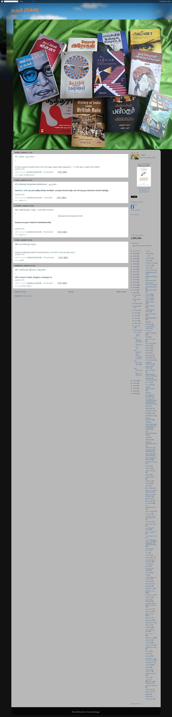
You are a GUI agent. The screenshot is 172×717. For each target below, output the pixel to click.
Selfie (147, 422)
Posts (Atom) (27, 296)
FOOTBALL (149, 357)
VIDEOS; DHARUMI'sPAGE (151, 442)
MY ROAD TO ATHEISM (150, 395)
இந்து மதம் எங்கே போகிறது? (151, 495)
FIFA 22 (148, 350)
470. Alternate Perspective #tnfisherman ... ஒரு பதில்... (36, 184)
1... (71, 167)
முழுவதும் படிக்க (20, 169)
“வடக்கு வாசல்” (150, 270)
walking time (149, 447)
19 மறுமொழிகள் (48, 172)
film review (149, 355)
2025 (135, 256)
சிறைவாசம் (149, 583)
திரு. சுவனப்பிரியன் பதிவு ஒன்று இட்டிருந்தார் (61, 252)
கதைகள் (148, 555)
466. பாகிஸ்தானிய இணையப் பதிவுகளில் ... (31, 270)
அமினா (21, 175)
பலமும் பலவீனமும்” (144, 192)
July (136, 313)
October (137, 303)
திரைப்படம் (149, 618)
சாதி (147, 575)
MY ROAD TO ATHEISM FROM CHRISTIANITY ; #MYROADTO (151, 401)
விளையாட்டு (149, 691)
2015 (135, 282)
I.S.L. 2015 (149, 384)
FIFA (147, 337)
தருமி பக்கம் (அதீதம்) (149, 600)
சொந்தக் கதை (150, 591)
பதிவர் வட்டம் (23, 200)
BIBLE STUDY (150, 302)
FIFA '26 (148, 346)
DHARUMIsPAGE (151, 318)
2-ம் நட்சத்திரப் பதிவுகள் (150, 298)
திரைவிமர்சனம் (150, 622)
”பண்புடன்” (149, 265)
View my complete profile (147, 157)
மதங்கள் (21, 260)
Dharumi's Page (151, 314)
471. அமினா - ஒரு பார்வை (25, 157)
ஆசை (147, 486)
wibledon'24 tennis (151, 462)
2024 (135, 259)
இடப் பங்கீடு (149, 488)
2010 (135, 380)
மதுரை (147, 667)
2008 (135, 386)
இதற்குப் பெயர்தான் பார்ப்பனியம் (151, 491)
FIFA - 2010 (149, 343)
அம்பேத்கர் (149, 481)
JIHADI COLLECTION (150, 387)
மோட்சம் (148, 677)
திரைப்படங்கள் (150, 614)
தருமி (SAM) (25, 10)
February (137, 326)
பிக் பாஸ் (148, 651)
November (138, 299)
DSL (147, 322)
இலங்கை (148, 498)
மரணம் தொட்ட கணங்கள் (150, 670)
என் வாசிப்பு (149, 521)
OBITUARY (149, 408)
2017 (135, 277)
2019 (135, 272)
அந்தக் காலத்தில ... (151, 470)
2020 (135, 269)
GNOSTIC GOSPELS (149, 363)
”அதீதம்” (148, 258)
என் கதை (148, 513)
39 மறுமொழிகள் (48, 232)
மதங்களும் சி (149, 662)
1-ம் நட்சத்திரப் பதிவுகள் (150, 294)
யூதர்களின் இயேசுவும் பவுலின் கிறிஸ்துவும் (151, 681)
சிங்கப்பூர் (148, 581)
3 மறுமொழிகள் (47, 197)
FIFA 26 (148, 353)
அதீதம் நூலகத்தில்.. (144, 166)
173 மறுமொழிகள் (48, 257)
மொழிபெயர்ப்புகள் (29, 175)
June (136, 315)
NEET (147, 406)
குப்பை (147, 566)
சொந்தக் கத (149, 588)
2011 (134, 293)
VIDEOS (148, 439)
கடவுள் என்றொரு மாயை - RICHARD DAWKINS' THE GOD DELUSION (151, 542)
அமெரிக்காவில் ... (151, 477)
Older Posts (121, 292)
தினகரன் (148, 625)
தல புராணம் (149, 609)
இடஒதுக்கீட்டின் (144, 190)
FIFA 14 (148, 348)
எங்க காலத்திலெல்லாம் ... (151, 506)
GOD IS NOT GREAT (150, 367)
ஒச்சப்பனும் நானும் (151, 524)
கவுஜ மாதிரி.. (149, 557)
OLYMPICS (149, 413)
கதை (147, 552)
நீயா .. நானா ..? (150, 633)
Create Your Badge (135, 210)
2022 (135, 264)
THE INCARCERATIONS (151, 433)
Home (71, 292)
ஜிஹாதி (148, 694)
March (137, 323)
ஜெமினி (148, 696)
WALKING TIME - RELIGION (151, 450)
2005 (135, 393)
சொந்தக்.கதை (150, 595)
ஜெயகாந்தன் (149, 699)
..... (147, 256)
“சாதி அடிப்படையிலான (144, 188)
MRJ (147, 393)
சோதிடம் (148, 597)
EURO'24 (148, 324)
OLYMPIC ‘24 (150, 411)
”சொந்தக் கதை (150, 263)
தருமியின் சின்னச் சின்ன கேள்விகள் (151, 604)
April (136, 321)
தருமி (143, 155)
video (147, 437)
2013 (135, 287)
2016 (135, 279)
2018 (135, 274)
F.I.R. (147, 330)
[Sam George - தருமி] (132, 208)
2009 (135, 383)
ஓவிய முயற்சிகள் (151, 532)
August (137, 310)
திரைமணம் (149, 620)
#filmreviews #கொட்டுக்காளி (150, 283)
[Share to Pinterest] (66, 172)
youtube (148, 466)
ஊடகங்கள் (22, 286)
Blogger (97, 712)
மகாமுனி (148, 656)
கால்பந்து (148, 564)
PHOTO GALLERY (149, 419)
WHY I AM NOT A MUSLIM (151, 458)
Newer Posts (20, 292)
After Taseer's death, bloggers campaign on (34, 277)
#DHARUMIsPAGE (151, 276)
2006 (135, 391)
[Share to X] (62, 172)
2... (74, 167)
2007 (135, 388)
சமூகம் (148, 572)
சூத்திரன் (148, 586)
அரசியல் (148, 483)
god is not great (150, 370)
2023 (135, 261)
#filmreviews (149, 280)
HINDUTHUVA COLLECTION (150, 375)
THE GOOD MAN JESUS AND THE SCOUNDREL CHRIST (151, 427)
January (137, 330)
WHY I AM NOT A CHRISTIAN (151, 454)
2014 (135, 285)
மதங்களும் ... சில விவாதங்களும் (151, 659)
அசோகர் (148, 468)
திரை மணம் (149, 611)
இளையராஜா (149, 501)
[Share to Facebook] (64, 172)
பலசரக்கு (148, 642)
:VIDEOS (148, 253)
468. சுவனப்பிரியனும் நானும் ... (26, 244)
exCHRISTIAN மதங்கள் (150, 327)
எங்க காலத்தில (150, 511)
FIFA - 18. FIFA (150, 339)
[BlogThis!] (60, 172)
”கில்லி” (148, 260)
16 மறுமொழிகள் (48, 283)
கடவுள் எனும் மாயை (151, 536)
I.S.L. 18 (148, 382)
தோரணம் (148, 627)
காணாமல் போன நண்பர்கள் (150, 560)
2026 (135, 253)
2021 (135, 266)
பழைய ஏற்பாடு (150, 645)
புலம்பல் (148, 653)
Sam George (134, 204)
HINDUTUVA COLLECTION (150, 379)
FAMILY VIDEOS (151, 333)
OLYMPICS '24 (150, 416)
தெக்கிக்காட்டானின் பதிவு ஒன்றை (25, 190)
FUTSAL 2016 (150, 360)
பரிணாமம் (148, 640)
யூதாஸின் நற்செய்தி (151, 685)
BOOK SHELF (150, 306)
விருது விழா (149, 689)
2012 (135, 290)
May (136, 318)
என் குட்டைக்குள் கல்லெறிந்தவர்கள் (151, 516)
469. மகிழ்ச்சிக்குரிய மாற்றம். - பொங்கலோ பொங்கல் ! (34, 210)
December (138, 295)
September (138, 306)
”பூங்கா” (148, 268)
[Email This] (59, 172)
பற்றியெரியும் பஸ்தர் (151, 647)
